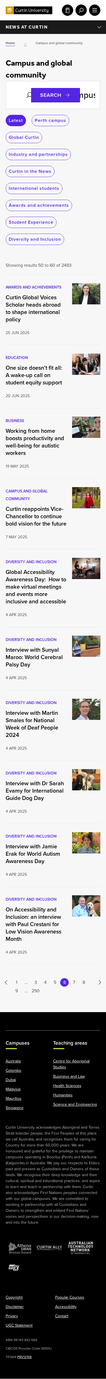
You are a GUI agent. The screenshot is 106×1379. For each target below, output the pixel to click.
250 (36, 991)
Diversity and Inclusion (35, 239)
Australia (13, 1061)
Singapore (14, 1108)
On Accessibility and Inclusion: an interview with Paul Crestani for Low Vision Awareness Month (33, 924)
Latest (16, 120)
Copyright (14, 1298)
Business (15, 421)
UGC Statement (19, 1326)
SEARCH (50, 95)
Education (17, 358)
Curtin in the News (30, 171)
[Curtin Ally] (49, 1248)
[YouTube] (39, 1018)
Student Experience (31, 222)
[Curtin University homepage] (29, 10)
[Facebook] (12, 1018)
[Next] (97, 982)
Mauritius (13, 1099)
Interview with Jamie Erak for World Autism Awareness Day (33, 854)
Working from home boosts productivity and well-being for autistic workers (35, 442)
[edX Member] (14, 1268)
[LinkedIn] (53, 1018)
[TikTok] (93, 1018)
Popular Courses (69, 1298)
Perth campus (50, 120)
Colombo (13, 1071)
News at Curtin (26, 27)
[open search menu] (80, 10)
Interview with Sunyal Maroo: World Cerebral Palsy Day (34, 657)
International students (34, 188)
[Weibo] (66, 1018)
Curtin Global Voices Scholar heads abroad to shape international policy (33, 308)
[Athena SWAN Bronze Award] (19, 1248)
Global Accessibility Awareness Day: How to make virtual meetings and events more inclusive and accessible (36, 586)
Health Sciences (67, 1086)
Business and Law (69, 1077)
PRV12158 (24, 1357)
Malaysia (13, 1089)
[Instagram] (26, 1018)
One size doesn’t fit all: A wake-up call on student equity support (34, 375)
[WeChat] (80, 1018)
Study (66, 10)
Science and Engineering (75, 1105)
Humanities (63, 1095)
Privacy (12, 1316)
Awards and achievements (39, 205)
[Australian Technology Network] (80, 1248)
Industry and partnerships (38, 154)
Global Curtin (24, 137)
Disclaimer (15, 1307)
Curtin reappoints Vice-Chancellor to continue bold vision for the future (36, 516)
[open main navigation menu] (93, 10)
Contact (61, 1316)
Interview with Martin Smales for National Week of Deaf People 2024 (32, 724)
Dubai (11, 1080)
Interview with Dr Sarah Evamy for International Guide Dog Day (35, 791)
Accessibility (66, 1307)
